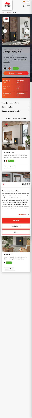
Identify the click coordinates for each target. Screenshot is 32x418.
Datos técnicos (7, 107)
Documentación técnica (11, 111)
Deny (16, 232)
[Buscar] (24, 6)
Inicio (3, 12)
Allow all (16, 220)
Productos (8, 12)
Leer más (6, 62)
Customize (15, 226)
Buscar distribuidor (16, 73)
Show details (22, 214)
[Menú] (28, 6)
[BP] (5, 68)
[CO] (9, 68)
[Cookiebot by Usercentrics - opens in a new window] (22, 184)
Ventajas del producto (10, 103)
